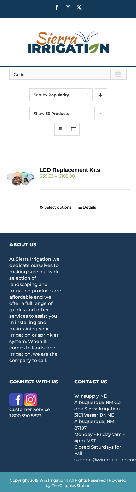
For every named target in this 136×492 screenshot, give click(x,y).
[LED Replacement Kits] (20, 178)
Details (89, 207)
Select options (58, 207)
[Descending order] (101, 94)
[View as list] (73, 129)
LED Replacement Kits (70, 170)
